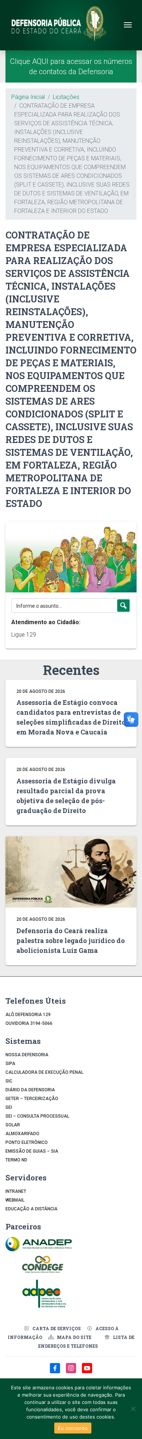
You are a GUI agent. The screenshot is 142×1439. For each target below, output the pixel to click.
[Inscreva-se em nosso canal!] (87, 1372)
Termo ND (16, 1160)
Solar (12, 1124)
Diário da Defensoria (30, 1089)
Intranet (15, 1191)
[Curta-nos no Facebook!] (56, 1372)
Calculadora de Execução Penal (44, 1072)
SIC (8, 1081)
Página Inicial (28, 96)
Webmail (14, 1200)
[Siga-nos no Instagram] (72, 1372)
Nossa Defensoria (26, 1054)
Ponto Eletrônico (26, 1142)
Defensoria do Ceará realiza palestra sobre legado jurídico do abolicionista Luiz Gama (70, 940)
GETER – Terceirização (31, 1098)
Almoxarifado (22, 1133)
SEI (8, 1107)
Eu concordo (73, 1428)
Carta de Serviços (56, 1328)
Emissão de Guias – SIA (31, 1151)
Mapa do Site (74, 1337)
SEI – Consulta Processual (37, 1116)
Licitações (66, 96)
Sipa (10, 1063)
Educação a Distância (31, 1208)
